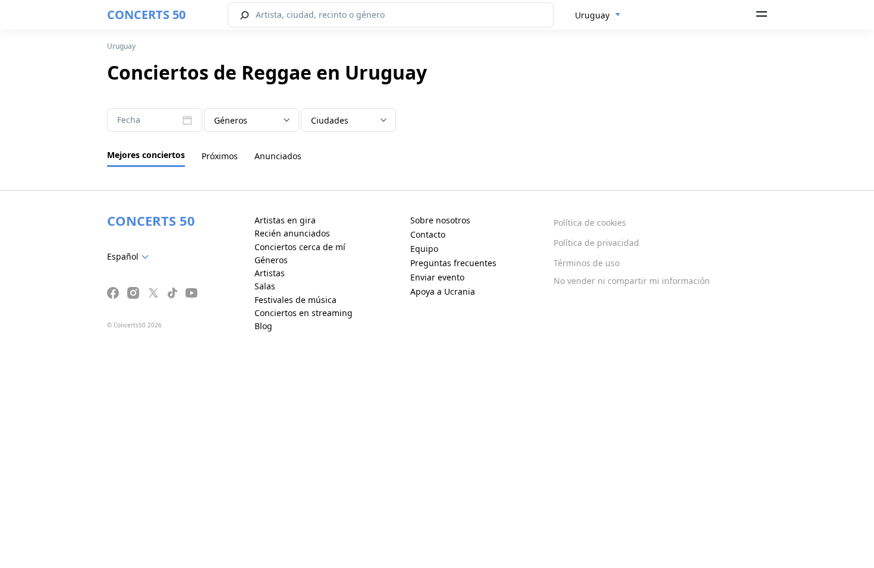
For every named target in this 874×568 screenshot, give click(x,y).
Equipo (424, 248)
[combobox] (597, 15)
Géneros (271, 260)
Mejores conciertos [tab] (146, 154)
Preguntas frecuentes (453, 263)
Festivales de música (295, 299)
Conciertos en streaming (303, 312)
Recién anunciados (292, 233)
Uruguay (121, 46)
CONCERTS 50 (146, 15)
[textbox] (251, 120)
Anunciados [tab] (277, 156)
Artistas (269, 273)
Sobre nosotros (440, 220)
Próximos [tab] (220, 156)
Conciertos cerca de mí (299, 247)
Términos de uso (587, 263)
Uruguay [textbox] (592, 15)
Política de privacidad (596, 242)
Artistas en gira (285, 220)
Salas (264, 286)
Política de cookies (590, 222)
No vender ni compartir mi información (632, 280)
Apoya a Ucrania (442, 291)
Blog (263, 326)
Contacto (427, 234)
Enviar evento (437, 277)
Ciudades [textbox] (329, 120)
